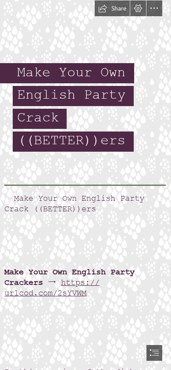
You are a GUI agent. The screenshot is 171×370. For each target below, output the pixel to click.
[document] (85, 185)
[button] (112, 8)
